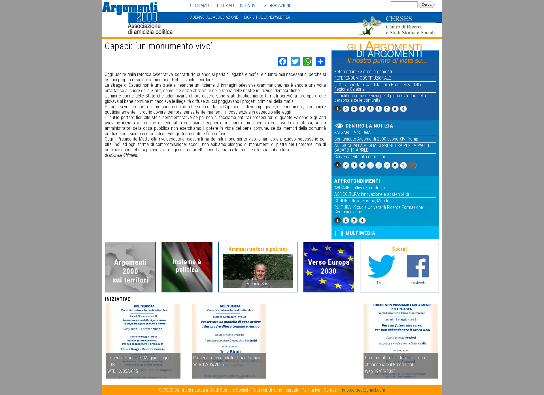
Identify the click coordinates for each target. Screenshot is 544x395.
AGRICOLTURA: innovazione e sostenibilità (371, 194)
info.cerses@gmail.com (363, 390)
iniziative (249, 5)
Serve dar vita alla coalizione (360, 156)
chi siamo (199, 5)
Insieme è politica (187, 266)
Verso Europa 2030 (329, 266)
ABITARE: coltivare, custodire (360, 187)
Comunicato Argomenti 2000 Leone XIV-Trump (376, 139)
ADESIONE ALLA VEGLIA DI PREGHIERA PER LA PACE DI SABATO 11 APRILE (383, 148)
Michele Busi (257, 283)
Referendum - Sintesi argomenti (363, 71)
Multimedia (360, 233)
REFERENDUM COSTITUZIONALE (362, 78)
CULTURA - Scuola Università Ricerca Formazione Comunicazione (378, 210)
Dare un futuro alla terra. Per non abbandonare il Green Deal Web (395, 364)
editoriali (224, 5)
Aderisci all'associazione (214, 17)
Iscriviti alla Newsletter (267, 17)
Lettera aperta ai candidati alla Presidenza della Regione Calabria (377, 87)
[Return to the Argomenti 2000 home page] (139, 33)
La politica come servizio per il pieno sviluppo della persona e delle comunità (380, 98)
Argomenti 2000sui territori (130, 271)
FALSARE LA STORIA (352, 132)
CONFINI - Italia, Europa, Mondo (361, 200)
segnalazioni (277, 5)
